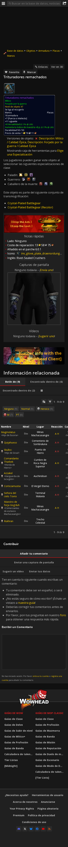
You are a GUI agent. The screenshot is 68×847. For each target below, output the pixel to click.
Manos (11, 55)
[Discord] (18, 828)
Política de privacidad (41, 815)
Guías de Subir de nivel (18, 730)
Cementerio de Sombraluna (40, 442)
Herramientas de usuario (47, 795)
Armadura (44, 50)
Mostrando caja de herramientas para (32, 151)
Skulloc (8, 449)
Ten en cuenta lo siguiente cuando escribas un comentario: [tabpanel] (34, 629)
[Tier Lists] (42, 777)
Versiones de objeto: (20, 138)
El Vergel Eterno (40, 486)
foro (63, 615)
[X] (25, 828)
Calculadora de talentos (19, 754)
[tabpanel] (34, 466)
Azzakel (8, 473)
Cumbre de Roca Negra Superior (40, 463)
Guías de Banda (14, 748)
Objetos (30, 50)
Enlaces (43, 66)
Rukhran (8, 521)
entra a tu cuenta (41, 676)
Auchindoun (40, 476)
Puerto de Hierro (40, 451)
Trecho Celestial (40, 521)
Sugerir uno (46, 336)
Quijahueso (10, 442)
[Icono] (9, 88)
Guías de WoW (13, 713)
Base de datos (15, 50)
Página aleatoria (47, 808)
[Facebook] (37, 828)
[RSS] (49, 828)
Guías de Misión (45, 742)
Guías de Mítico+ (14, 736)
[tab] (12, 381)
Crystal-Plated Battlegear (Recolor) (30, 207)
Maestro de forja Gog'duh (12, 503)
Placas (56, 50)
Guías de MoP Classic (49, 713)
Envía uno (46, 270)
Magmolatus (8, 432)
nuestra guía (26, 603)
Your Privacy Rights (22, 808)
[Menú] (3, 3)
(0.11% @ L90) (26, 124)
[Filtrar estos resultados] (50, 401)
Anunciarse (48, 801)
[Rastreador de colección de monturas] (34, 356)
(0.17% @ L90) (47, 127)
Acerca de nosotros (25, 801)
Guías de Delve (13, 724)
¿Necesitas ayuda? (16, 795)
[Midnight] (10, 766)
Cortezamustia (12, 486)
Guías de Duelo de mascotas (50, 754)
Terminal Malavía (40, 494)
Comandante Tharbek (11, 460)
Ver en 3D (57, 66)
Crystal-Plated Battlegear (24, 203)
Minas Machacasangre (40, 433)
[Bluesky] (31, 828)
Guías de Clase (13, 719)
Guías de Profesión (16, 742)
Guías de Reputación (48, 748)
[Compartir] (64, 3)
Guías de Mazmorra (47, 730)
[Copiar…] (44, 401)
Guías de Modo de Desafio (50, 766)
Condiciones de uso (34, 822)
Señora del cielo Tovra (10, 494)
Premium (18, 815)
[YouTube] (43, 828)
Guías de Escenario (47, 760)
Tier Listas (11, 760)
